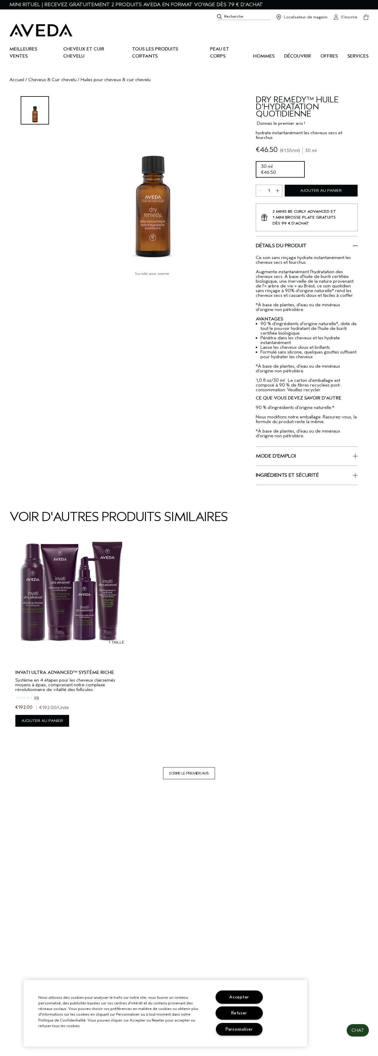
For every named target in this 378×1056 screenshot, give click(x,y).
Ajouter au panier (321, 190)
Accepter (239, 997)
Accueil (16, 79)
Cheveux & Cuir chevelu (52, 79)
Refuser (239, 1013)
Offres (329, 56)
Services (358, 56)
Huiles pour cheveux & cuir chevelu (116, 79)
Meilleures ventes (23, 52)
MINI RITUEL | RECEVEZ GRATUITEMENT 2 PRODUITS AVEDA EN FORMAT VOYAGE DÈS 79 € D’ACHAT (136, 4)
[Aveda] (40, 30)
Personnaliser (239, 1029)
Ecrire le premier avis (189, 773)
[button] (357, 1030)
